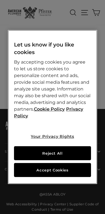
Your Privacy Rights (52, 136)
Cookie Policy (49, 109)
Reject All (52, 153)
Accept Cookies (52, 170)
